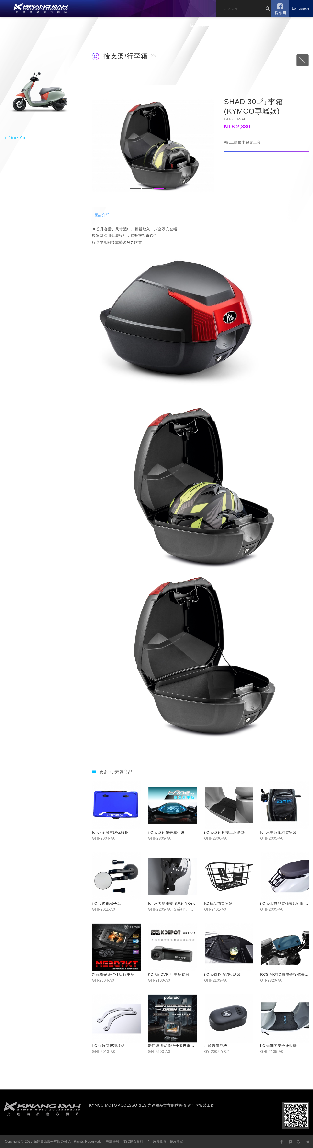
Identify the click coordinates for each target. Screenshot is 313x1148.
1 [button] (135, 188)
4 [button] (171, 188)
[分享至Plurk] (291, 1141)
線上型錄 (198, 25)
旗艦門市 (149, 25)
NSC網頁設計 (133, 1141)
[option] (153, 146)
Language (301, 8)
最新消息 (100, 25)
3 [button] (159, 188)
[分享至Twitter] (308, 1141)
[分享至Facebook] (282, 1141)
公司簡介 (76, 25)
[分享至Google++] (299, 1141)
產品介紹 (125, 25)
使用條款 (176, 1141)
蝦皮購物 (174, 25)
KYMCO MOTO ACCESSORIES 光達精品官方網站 (40, 8)
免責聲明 (159, 1141)
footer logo (42, 1109)
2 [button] (147, 188)
